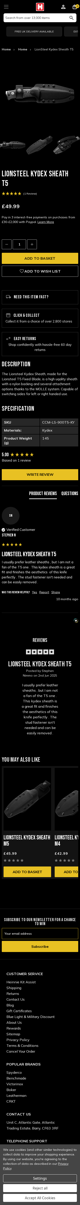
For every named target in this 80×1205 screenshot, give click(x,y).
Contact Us (15, 999)
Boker (11, 1089)
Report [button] (44, 592)
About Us (14, 1022)
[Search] (71, 17)
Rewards (13, 1028)
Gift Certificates (19, 1011)
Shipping (13, 988)
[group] (40, 455)
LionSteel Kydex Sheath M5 (27, 840)
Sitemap (13, 1034)
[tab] (43, 494)
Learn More (46, 222)
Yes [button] (34, 592)
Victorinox (14, 1084)
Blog (10, 1005)
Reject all (40, 1188)
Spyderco (14, 1072)
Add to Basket (27, 872)
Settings (40, 1178)
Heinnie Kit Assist (21, 982)
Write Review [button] (40, 474)
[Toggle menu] (6, 6)
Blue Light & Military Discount (30, 1016)
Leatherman (16, 1095)
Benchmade (16, 1078)
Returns (12, 993)
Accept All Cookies (40, 1197)
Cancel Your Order (20, 1051)
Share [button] (55, 592)
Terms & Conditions (22, 1045)
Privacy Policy (18, 1040)
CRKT (11, 1101)
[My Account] (63, 7)
